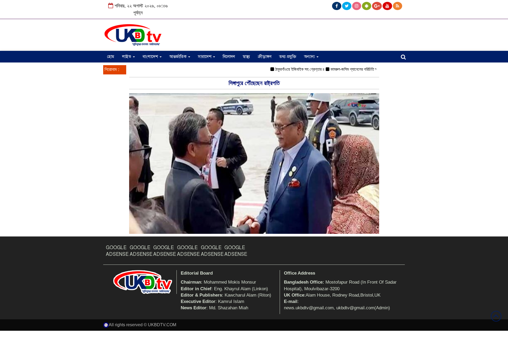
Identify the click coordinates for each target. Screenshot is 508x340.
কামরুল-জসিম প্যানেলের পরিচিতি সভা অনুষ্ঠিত (353, 69)
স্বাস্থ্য (246, 56)
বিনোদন (229, 56)
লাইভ (127, 56)
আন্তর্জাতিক (178, 56)
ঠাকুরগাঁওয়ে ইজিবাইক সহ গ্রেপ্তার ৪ (292, 69)
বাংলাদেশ (151, 56)
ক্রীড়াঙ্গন (264, 56)
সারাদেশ (205, 56)
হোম (110, 56)
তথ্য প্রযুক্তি (287, 56)
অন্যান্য (310, 56)
